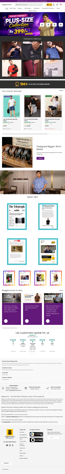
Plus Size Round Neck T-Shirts (54, 363)
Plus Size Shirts (13, 363)
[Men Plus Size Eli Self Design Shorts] (32, 106)
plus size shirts (6, 422)
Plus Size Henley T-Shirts (31, 363)
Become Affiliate (23, 458)
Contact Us (22, 448)
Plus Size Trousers (10, 365)
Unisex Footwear (5, 379)
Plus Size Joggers (18, 365)
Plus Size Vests (30, 369)
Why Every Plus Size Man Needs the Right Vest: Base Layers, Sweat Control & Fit (11, 309)
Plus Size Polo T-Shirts (20, 363)
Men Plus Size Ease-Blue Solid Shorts (10, 120)
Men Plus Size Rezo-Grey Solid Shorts (52, 120)
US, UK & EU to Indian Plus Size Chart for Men (32, 308)
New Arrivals (13, 8)
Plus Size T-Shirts (5, 363)
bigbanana (6, 469)
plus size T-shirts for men (12, 416)
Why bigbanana (23, 434)
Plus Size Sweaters (15, 369)
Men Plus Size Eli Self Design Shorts (31, 120)
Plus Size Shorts (25, 365)
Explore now (44, 1)
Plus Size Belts (5, 374)
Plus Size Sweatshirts (6, 369)
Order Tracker (23, 453)
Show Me (40, 158)
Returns (21, 455)
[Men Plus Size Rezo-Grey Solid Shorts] (53, 106)
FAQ (21, 450)
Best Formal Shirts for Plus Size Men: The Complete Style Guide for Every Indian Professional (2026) (53, 311)
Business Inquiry (32, 10)
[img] (32, 335)
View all (61, 90)
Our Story (22, 432)
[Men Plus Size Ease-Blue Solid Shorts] (11, 106)
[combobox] (29, 4)
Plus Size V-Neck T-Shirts (42, 363)
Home (6, 8)
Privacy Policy (23, 441)
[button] (57, 4)
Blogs (58, 8)
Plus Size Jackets (22, 369)
